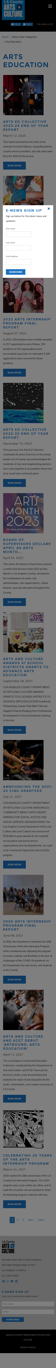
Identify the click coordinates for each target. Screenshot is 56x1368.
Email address (12, 256)
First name (10, 229)
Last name (10, 243)
